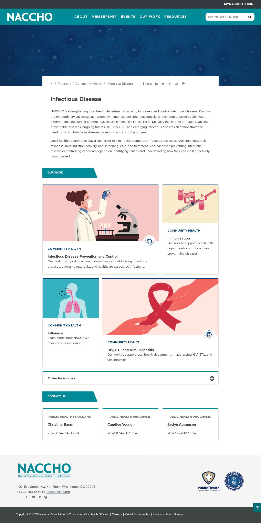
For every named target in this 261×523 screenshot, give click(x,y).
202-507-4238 (117, 433)
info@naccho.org (58, 492)
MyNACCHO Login (238, 4)
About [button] (81, 17)
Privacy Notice (162, 514)
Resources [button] (175, 17)
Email (75, 433)
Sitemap (179, 514)
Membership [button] (104, 17)
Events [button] (128, 17)
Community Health (88, 84)
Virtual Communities (137, 514)
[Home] (52, 84)
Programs (64, 84)
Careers (117, 514)
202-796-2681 (177, 433)
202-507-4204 (58, 433)
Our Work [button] (150, 17)
